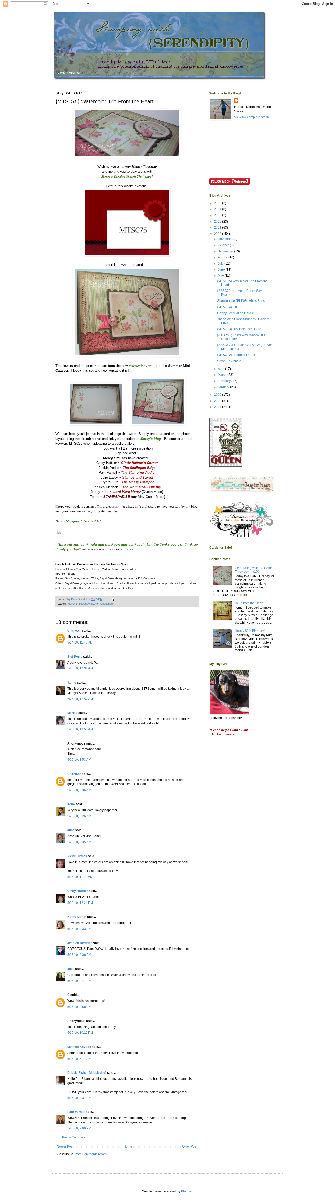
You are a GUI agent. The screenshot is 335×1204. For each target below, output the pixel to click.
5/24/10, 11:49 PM (80, 642)
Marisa (72, 713)
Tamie (71, 682)
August (223, 257)
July (221, 263)
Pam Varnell (76, 1112)
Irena (71, 804)
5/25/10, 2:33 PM (79, 929)
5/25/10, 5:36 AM (79, 790)
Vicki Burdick (77, 856)
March (222, 375)
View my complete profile (252, 117)
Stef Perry (74, 656)
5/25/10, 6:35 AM (79, 842)
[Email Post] (112, 599)
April (221, 369)
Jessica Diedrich (79, 943)
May (221, 275)
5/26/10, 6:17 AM (79, 1059)
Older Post (189, 1146)
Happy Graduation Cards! (235, 313)
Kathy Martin (76, 917)
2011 (218, 227)
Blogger (186, 1191)
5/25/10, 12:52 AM (80, 699)
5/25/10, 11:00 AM (80, 877)
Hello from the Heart (249, 603)
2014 (218, 209)
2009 (218, 394)
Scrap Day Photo (229, 361)
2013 (218, 215)
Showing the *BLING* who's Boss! (241, 301)
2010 (218, 234)
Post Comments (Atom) (91, 1154)
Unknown (74, 630)
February (224, 381)
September (226, 251)
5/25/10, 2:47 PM (79, 981)
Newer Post (65, 1146)
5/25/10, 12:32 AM (80, 668)
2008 (218, 401)
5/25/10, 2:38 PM (79, 955)
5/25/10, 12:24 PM (80, 903)
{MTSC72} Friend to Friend (236, 355)
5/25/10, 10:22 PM (80, 1033)
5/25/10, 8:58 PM (79, 1007)
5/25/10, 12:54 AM (80, 729)
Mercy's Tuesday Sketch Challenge (90, 603)
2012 (218, 221)
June (222, 269)
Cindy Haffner (77, 891)
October (224, 245)
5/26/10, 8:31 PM (79, 1098)
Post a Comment (74, 1137)
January (224, 387)
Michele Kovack (79, 1047)
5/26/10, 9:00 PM (79, 1128)
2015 (218, 203)
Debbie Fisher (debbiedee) (86, 1073)
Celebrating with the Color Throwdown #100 (253, 569)
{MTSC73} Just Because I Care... (240, 329)
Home (128, 1146)
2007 (218, 407)
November (225, 239)
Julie (70, 830)
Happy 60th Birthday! (250, 631)
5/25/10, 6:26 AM (79, 816)
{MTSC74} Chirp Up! (231, 307)
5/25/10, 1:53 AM (79, 760)
